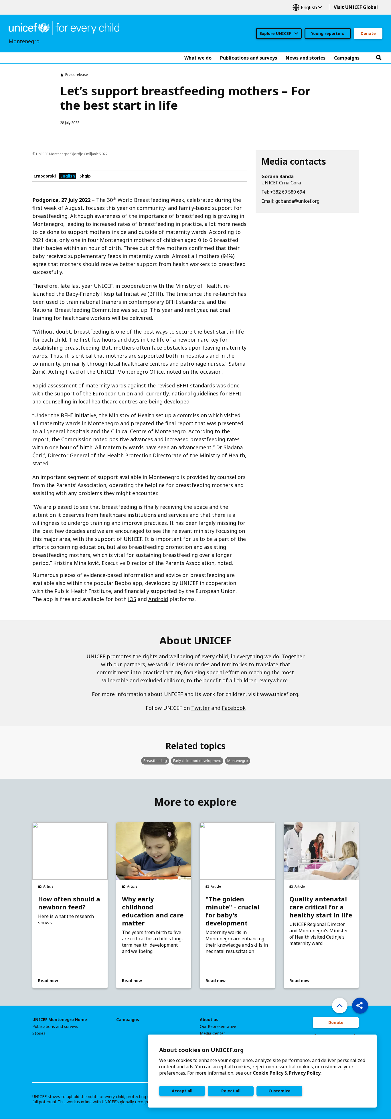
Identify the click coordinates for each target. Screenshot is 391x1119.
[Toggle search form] (378, 57)
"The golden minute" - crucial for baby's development (232, 911)
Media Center (212, 1033)
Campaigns (127, 1019)
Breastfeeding (155, 760)
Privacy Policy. (305, 1073)
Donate (368, 33)
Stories (39, 1033)
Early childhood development (197, 760)
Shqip (85, 176)
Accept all (182, 1091)
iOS (132, 599)
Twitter (200, 707)
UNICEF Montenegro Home (59, 1019)
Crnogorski (44, 176)
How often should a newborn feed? (69, 903)
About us (209, 1019)
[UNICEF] (64, 27)
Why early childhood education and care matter (152, 911)
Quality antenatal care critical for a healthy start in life (320, 907)
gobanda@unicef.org (297, 201)
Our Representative (218, 1026)
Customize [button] (279, 1091)
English (307, 7)
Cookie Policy (268, 1073)
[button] (360, 1006)
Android (158, 599)
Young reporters (327, 33)
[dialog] (262, 1071)
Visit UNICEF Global (356, 7)
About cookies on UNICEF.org (201, 1050)
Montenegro (237, 760)
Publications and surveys (55, 1026)
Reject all (230, 1091)
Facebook (234, 707)
